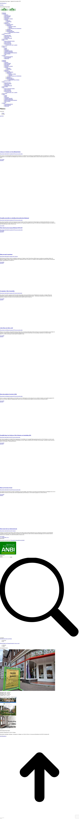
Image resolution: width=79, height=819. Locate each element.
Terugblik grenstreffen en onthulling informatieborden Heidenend (14, 218)
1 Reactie (16, 256)
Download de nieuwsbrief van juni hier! (17, 540)
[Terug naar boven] (39, 816)
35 (2, 537)
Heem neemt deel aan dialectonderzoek (8, 528)
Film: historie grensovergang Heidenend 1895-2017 (11, 227)
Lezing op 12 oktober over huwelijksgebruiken (10, 151)
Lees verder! (2, 159)
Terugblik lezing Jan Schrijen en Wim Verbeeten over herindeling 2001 (15, 435)
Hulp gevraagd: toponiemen (6, 254)
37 (4, 537)
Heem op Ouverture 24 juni (6, 487)
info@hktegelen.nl (3, 3)
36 (3, 537)
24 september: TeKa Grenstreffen (7, 291)
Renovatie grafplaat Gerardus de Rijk (8, 394)
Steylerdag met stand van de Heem (6, 638)
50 (7, 537)
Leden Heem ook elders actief (6, 328)
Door (5, 153)
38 (5, 537)
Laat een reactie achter (19, 153)
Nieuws (1, 153)
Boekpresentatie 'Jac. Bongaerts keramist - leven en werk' (9, 643)
